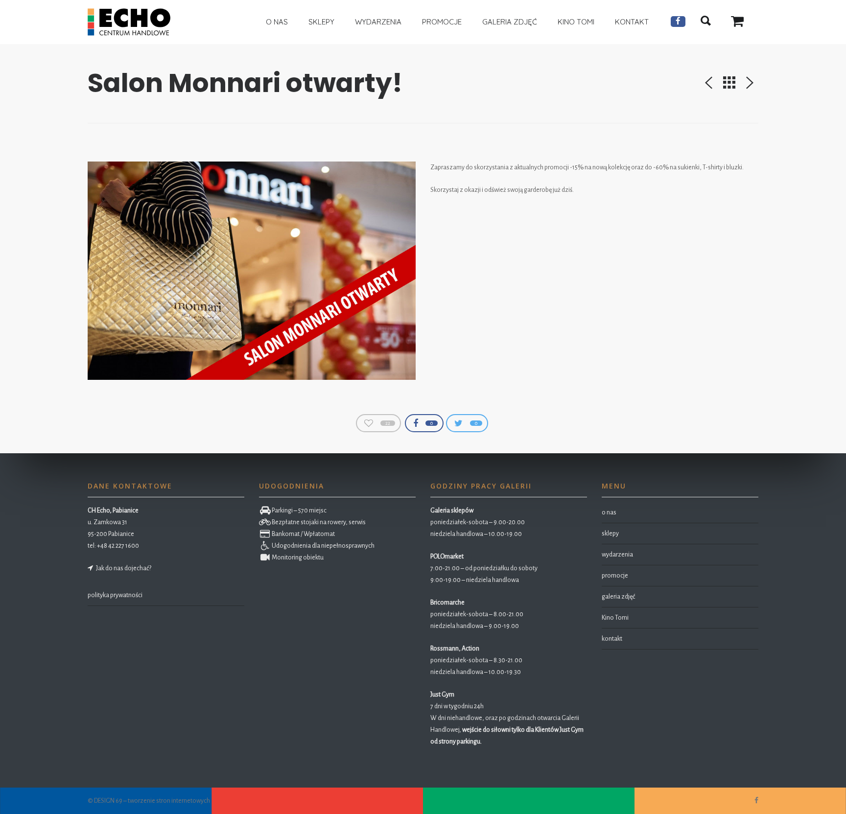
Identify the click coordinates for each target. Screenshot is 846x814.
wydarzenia (617, 554)
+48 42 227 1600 (118, 545)
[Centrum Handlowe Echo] (129, 22)
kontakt (612, 638)
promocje (615, 575)
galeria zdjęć (618, 596)
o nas (609, 512)
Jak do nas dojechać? (122, 568)
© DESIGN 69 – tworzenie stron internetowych (149, 800)
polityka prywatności (115, 595)
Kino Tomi (615, 617)
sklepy (610, 533)
